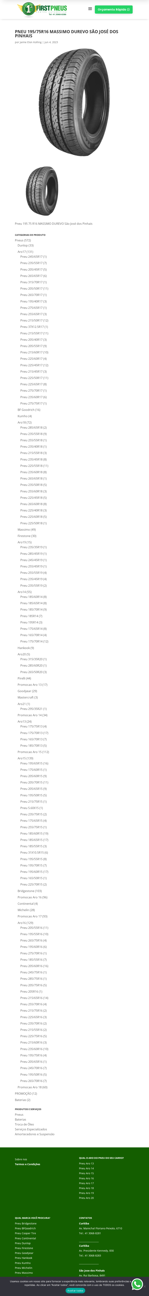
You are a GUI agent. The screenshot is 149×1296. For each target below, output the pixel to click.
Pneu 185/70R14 (31, 609)
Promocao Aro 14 (30, 715)
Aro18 (22, 422)
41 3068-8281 (93, 1233)
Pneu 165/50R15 (31, 878)
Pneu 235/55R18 (31, 434)
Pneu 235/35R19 (31, 547)
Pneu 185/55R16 (31, 960)
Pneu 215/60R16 (31, 1042)
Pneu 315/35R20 (31, 659)
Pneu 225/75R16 (31, 1036)
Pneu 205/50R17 (31, 289)
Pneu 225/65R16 (31, 1017)
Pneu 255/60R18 (31, 491)
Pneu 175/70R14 (31, 641)
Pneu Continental (25, 1238)
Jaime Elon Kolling (31, 42)
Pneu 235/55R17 (31, 263)
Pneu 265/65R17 (31, 276)
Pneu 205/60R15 (31, 776)
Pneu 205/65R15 (31, 789)
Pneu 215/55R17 (31, 333)
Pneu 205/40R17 (31, 340)
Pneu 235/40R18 (31, 447)
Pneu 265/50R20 (31, 672)
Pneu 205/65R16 (31, 1062)
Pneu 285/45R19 (31, 554)
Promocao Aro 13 (30, 685)
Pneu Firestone (24, 1248)
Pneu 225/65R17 (31, 384)
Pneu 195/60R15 (31, 872)
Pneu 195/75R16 (31, 1055)
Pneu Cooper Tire (25, 1233)
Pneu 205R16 (29, 992)
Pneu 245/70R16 (31, 1068)
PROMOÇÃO (23, 1094)
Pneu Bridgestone (26, 1223)
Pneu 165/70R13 (31, 739)
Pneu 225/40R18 (31, 510)
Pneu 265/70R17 (31, 295)
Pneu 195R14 (29, 622)
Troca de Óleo (24, 1124)
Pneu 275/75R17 (31, 403)
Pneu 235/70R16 (31, 1023)
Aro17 (22, 252)
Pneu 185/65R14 (31, 603)
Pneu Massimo (24, 1272)
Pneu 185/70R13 (31, 746)
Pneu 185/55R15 (31, 846)
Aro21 (22, 704)
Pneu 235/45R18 (31, 459)
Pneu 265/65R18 (31, 478)
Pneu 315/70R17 (31, 282)
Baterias (20, 1100)
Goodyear (24, 691)
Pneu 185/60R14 (31, 597)
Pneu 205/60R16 (31, 966)
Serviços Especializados (31, 1129)
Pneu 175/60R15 (31, 770)
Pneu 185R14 (29, 616)
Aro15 (22, 758)
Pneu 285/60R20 (31, 665)
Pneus (19, 240)
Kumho (23, 416)
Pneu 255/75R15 (31, 827)
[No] (144, 1286)
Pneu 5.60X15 (29, 808)
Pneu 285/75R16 (31, 979)
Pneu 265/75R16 (31, 940)
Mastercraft (26, 697)
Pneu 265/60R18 (31, 504)
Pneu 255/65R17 (31, 314)
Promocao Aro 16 (30, 897)
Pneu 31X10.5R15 (32, 853)
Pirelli (21, 678)
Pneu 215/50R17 (31, 320)
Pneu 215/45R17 (31, 372)
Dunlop (23, 245)
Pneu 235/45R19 (31, 579)
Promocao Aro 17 (30, 916)
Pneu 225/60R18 (31, 517)
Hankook (24, 648)
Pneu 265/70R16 (31, 1081)
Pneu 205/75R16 (31, 985)
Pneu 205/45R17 (31, 269)
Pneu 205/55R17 (31, 346)
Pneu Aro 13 (86, 1163)
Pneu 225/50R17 (31, 378)
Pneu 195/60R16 (31, 947)
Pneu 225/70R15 (31, 884)
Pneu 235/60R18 (31, 472)
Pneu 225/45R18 (31, 498)
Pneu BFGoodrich (25, 1228)
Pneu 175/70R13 (31, 733)
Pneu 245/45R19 (31, 560)
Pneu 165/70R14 (31, 635)
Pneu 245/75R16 (31, 972)
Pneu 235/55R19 (31, 586)
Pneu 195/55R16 (31, 934)
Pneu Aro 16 (86, 1178)
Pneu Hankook (23, 1258)
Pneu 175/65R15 (31, 821)
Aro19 (22, 542)
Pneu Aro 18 (86, 1188)
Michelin (23, 910)
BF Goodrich (26, 410)
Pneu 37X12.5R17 (32, 327)
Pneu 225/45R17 (31, 365)
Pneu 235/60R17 (31, 397)
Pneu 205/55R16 (31, 928)
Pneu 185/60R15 (31, 833)
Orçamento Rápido (114, 9)
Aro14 (22, 592)
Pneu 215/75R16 (31, 1011)
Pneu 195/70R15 (31, 865)
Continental (26, 904)
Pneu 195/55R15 (31, 859)
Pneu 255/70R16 (31, 1004)
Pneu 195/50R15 (31, 795)
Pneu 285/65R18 (31, 428)
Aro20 (22, 654)
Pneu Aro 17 (86, 1183)
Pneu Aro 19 (86, 1193)
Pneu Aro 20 (86, 1198)
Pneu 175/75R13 (31, 726)
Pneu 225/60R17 (31, 359)
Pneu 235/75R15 (31, 814)
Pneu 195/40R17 (31, 301)
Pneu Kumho (23, 1263)
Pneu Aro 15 (86, 1173)
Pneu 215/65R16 (31, 998)
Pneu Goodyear (24, 1253)
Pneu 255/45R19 (31, 566)
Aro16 (22, 923)
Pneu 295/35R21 (31, 709)
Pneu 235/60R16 (31, 1049)
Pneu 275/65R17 (31, 308)
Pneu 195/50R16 (31, 1075)
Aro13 (22, 721)
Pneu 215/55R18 (31, 453)
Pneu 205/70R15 (31, 782)
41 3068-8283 (93, 1255)
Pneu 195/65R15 (31, 763)
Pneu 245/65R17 (31, 257)
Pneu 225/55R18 (31, 466)
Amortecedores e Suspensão (35, 1134)
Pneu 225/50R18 (31, 523)
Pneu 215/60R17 (31, 352)
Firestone (24, 536)
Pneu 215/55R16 (31, 1030)
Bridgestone (26, 891)
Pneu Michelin (23, 1268)
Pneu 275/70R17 (31, 391)
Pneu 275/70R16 (31, 953)
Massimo (24, 530)
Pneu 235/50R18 (31, 485)
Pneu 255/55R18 (31, 440)
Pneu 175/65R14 (31, 629)
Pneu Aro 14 (86, 1168)
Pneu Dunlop (23, 1243)
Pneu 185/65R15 (31, 840)
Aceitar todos (75, 1290)
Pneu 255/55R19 (31, 573)
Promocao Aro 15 (30, 752)
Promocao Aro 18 (30, 1087)
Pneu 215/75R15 (31, 802)
